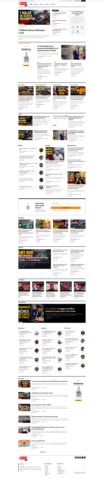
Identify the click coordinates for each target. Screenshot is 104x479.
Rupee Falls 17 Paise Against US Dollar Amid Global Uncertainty (25, 340)
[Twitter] (75, 0)
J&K (62, 59)
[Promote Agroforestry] (24, 443)
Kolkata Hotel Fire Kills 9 (60, 13)
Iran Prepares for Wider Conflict (41, 405)
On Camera (21, 280)
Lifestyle (38, 7)
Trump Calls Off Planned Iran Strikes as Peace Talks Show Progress (49, 332)
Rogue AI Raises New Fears (70, 331)
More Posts (21, 378)
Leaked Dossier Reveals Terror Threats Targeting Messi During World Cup (26, 157)
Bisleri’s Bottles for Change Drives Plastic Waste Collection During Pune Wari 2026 (25, 232)
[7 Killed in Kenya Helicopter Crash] (34, 17)
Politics (48, 145)
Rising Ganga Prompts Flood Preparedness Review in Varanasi (76, 118)
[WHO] (60, 224)
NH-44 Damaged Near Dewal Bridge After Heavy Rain (43, 97)
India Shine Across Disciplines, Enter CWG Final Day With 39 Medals (28, 164)
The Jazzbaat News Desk (23, 25)
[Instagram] (77, 1)
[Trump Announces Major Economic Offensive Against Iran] (24, 383)
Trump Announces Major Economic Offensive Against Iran (60, 98)
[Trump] (60, 90)
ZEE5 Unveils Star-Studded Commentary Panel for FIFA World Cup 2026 (76, 161)
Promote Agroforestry (38, 441)
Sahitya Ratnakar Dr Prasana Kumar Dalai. (44, 416)
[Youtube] (78, 32)
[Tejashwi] (55, 153)
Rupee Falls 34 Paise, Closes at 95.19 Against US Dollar (26, 349)
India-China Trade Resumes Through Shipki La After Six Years (25, 332)
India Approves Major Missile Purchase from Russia (47, 340)
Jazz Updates (21, 85)
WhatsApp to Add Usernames (71, 347)
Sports (47, 7)
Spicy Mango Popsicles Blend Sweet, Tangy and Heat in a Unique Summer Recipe (77, 98)
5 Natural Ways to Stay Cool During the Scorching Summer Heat (43, 231)
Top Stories (21, 24)
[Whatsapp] (79, 1)
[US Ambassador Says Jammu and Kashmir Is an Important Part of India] (73, 52)
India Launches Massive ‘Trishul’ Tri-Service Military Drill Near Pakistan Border (49, 358)
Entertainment (43, 7)
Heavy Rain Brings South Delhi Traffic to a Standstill (34, 258)
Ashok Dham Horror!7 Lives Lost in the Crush (59, 29)
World (20, 398)
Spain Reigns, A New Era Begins (25, 186)
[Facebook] (74, 1)
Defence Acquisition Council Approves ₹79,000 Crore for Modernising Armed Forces (47, 367)
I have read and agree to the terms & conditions (60, 210)
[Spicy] (78, 90)
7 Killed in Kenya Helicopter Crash (42, 393)
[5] (43, 224)
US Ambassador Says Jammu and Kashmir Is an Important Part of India (47, 48)
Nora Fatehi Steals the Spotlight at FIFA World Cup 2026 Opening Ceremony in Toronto (76, 149)
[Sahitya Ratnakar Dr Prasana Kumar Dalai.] (24, 419)
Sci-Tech (25, 7)
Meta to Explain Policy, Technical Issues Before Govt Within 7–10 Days (72, 339)
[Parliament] (26, 90)
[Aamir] (77, 178)
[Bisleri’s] (26, 224)
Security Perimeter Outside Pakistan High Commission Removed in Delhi (77, 251)
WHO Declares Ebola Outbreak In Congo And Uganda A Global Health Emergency (60, 231)
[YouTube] (78, 1)
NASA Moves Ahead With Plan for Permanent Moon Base (71, 355)
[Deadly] (78, 224)
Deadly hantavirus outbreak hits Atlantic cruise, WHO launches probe (77, 231)
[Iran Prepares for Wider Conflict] (24, 407)
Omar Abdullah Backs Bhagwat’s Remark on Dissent (76, 65)
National (20, 247)
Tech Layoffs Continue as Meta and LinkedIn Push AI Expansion (72, 364)
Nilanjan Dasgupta (35, 435)
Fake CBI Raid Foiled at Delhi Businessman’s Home (41, 117)
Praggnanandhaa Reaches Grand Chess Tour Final (41, 131)
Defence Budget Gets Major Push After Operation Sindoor (48, 349)
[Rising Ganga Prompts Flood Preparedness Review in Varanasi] (60, 121)
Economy (29, 7)
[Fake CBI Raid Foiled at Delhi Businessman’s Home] (25, 121)
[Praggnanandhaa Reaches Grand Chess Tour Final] (25, 135)
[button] (82, 4)
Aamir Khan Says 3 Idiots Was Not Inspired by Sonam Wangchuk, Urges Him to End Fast (76, 187)
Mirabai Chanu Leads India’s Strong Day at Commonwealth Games (27, 172)
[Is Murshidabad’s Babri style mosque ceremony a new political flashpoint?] (24, 429)
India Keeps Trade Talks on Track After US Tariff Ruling (25, 367)
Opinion (20, 422)
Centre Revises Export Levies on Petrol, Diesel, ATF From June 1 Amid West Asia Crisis (26, 358)
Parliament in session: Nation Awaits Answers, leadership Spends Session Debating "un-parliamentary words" (25, 99)
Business (21, 7)
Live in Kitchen (74, 85)
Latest (20, 114)
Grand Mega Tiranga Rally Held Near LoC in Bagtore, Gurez (60, 65)
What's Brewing (57, 85)
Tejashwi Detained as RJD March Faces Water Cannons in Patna (55, 162)
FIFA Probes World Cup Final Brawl (25, 178)
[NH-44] (43, 90)
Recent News (22, 302)
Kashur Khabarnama (41, 85)
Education (33, 7)
